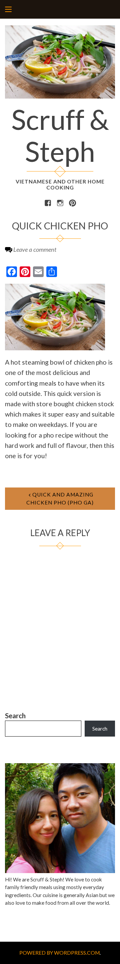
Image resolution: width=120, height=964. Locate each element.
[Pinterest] (72, 202)
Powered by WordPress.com (59, 953)
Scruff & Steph (60, 135)
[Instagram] (60, 202)
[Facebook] (47, 202)
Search (15, 715)
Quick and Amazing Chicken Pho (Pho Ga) (60, 498)
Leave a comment (34, 249)
